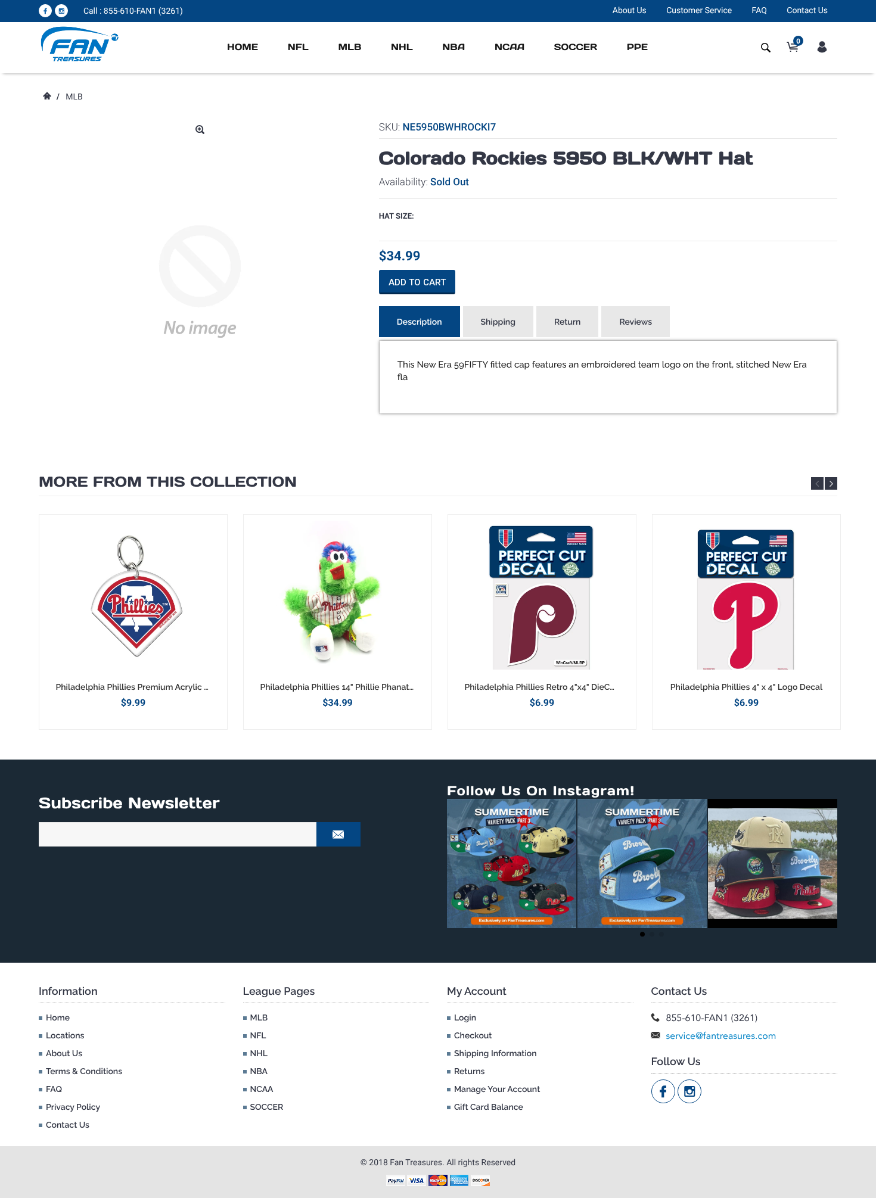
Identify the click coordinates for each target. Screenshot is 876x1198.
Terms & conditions (84, 1071)
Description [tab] (419, 322)
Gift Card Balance (488, 1107)
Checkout (473, 1036)
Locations (65, 1036)
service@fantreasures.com (721, 1035)
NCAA (509, 47)
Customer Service (699, 10)
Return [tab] (567, 322)
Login (465, 1018)
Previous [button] (817, 483)
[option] (133, 621)
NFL (298, 47)
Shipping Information (495, 1054)
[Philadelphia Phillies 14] (337, 598)
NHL (402, 47)
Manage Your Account (497, 1089)
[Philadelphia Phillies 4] (746, 598)
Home (242, 47)
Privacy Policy (73, 1107)
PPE (637, 47)
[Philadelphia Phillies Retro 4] (542, 598)
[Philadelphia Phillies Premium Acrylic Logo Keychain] (133, 598)
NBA (453, 47)
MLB (349, 47)
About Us (630, 10)
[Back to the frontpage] (46, 97)
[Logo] (80, 43)
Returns (469, 1071)
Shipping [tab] (498, 322)
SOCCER (575, 47)
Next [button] (831, 483)
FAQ (759, 10)
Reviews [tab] (635, 322)
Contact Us (807, 10)
